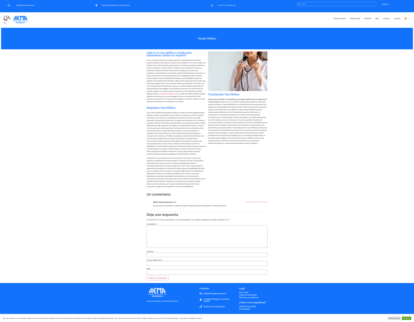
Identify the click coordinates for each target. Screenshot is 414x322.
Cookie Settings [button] (394, 318)
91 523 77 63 (221, 5)
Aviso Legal (243, 292)
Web (148, 269)
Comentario (152, 224)
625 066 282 (231, 5)
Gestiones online (340, 18)
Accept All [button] (406, 318)
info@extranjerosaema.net (25, 5)
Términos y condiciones (249, 297)
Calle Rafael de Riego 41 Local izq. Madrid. (116, 5)
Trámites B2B (355, 18)
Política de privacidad (248, 295)
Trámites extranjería (247, 306)
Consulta (397, 18)
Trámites (367, 18)
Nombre (150, 251)
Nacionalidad (244, 309)
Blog (377, 18)
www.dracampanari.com (169, 94)
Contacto (386, 18)
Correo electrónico (154, 260)
